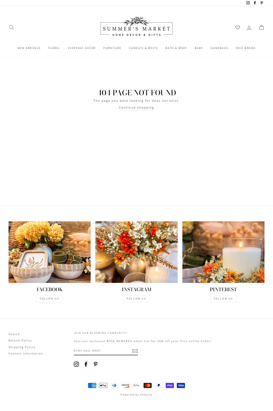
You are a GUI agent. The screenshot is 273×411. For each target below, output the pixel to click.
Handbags (219, 48)
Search (14, 334)
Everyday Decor (82, 48)
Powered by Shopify (136, 395)
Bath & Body (176, 48)
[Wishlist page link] (237, 27)
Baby (199, 48)
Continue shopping (136, 107)
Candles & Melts (143, 48)
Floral (54, 48)
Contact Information (26, 353)
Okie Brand (246, 48)
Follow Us (49, 299)
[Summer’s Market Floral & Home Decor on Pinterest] (95, 364)
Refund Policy (20, 340)
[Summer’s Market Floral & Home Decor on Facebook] (86, 364)
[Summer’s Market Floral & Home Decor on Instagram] (76, 364)
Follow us (136, 299)
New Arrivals (29, 48)
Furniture (112, 48)
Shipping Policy (22, 347)
